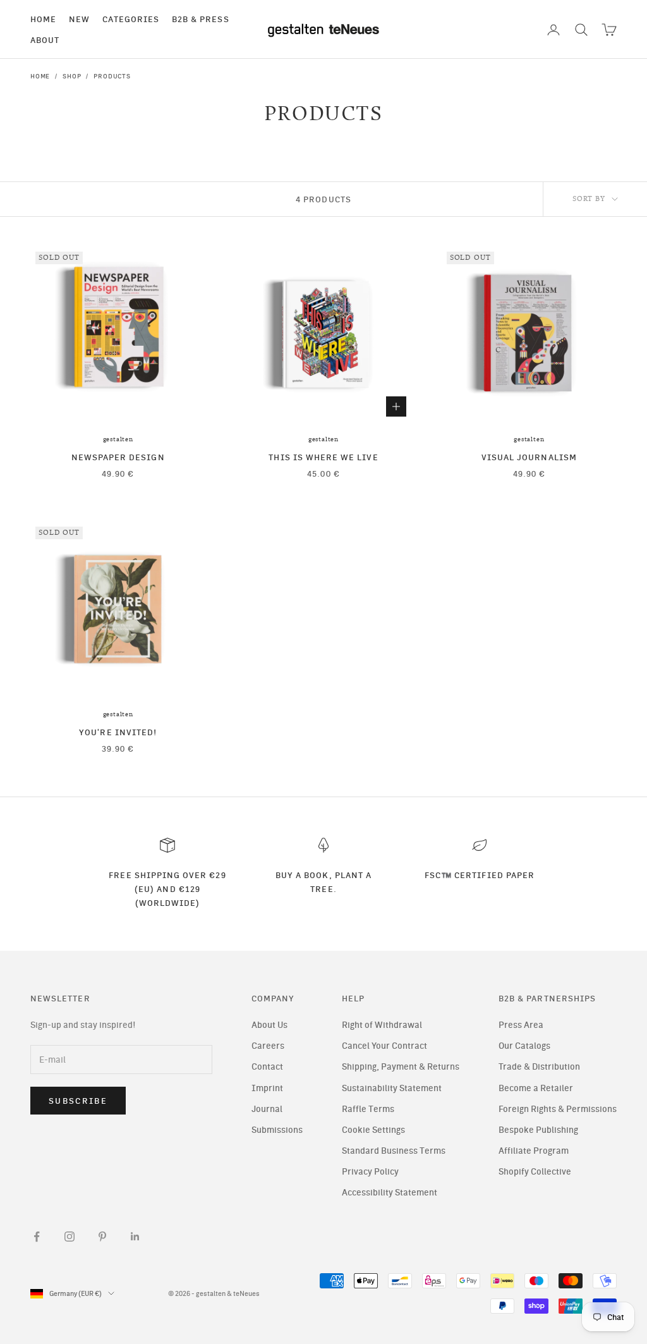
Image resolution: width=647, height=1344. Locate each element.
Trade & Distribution (539, 1066)
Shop (72, 76)
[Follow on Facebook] (36, 1236)
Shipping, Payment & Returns (400, 1066)
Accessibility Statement (389, 1192)
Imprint (267, 1088)
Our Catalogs (524, 1046)
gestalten (118, 439)
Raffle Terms (368, 1109)
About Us (269, 1025)
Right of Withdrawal (382, 1025)
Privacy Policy (370, 1171)
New (79, 19)
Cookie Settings (373, 1130)
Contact (267, 1066)
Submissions (277, 1130)
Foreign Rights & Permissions (558, 1109)
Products (112, 76)
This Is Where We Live (323, 457)
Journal (266, 1109)
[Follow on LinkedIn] (135, 1236)
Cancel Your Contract (384, 1046)
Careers (267, 1046)
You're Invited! (118, 732)
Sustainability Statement (392, 1088)
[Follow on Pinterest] (102, 1236)
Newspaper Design (118, 457)
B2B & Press (200, 19)
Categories (130, 19)
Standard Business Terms (393, 1150)
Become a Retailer (536, 1088)
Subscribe (78, 1101)
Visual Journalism (529, 457)
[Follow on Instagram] (69, 1236)
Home (43, 19)
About (44, 40)
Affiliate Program (534, 1150)
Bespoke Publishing (538, 1130)
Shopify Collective (535, 1171)
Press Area (521, 1025)
